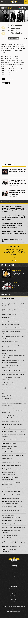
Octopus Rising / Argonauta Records (10, 477)
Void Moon (4, 549)
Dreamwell (4, 365)
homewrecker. (5, 409)
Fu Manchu (4, 388)
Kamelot (4, 428)
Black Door (4, 336)
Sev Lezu (4, 506)
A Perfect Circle (5, 302)
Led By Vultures (5, 452)
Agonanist (4, 309)
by (11, 41)
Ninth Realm (4, 472)
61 (14, 287)
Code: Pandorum (5, 345)
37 (14, 276)
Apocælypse (4, 317)
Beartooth (4, 324)
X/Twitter (14, 580)
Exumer (3, 374)
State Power (4, 520)
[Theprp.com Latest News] (14, 559)
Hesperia (4, 402)
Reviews (14, 569)
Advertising (14, 599)
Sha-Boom (4, 510)
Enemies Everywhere (6, 371)
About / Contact (14, 595)
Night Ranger (5, 469)
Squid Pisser (4, 515)
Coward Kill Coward (6, 360)
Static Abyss (4, 524)
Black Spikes (5, 341)
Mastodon (4, 455)
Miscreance (4, 462)
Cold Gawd (4, 350)
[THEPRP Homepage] (14, 1)
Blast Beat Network (14, 588)
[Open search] (26, 2)
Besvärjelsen (5, 331)
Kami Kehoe (4, 431)
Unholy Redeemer (6, 541)
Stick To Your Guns (11, 79)
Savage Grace (5, 501)
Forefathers (17, 609)
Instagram (14, 575)
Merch (14, 573)
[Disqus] (14, 106)
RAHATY (3, 491)
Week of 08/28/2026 (8, 298)
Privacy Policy (14, 601)
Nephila (3, 465)
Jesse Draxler (5, 424)
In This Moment (5, 421)
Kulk (3, 440)
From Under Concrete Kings (8, 383)
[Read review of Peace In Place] (6, 285)
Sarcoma (4, 498)
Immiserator (4, 416)
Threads (14, 582)
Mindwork (4, 458)
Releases (14, 571)
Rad (2, 488)
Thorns (3, 527)
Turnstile (4, 536)
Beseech (4, 328)
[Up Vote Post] (3, 27)
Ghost (3, 393)
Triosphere (4, 530)
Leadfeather (4, 446)
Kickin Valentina (5, 434)
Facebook (14, 578)
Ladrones (4, 443)
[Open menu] (2, 2)
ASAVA (3, 321)
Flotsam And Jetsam (6, 377)
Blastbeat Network (16, 611)
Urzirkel (3, 546)
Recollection (5, 495)
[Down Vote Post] (3, 33)
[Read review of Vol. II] (6, 273)
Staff (14, 597)
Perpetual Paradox (6, 482)
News (14, 567)
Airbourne (4, 314)
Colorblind (4, 353)
